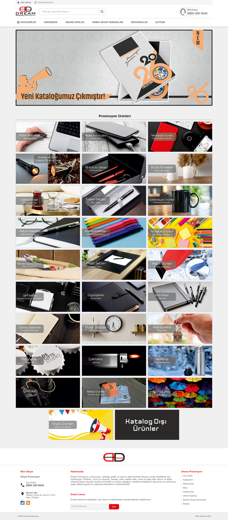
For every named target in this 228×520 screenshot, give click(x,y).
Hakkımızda (188, 492)
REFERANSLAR (139, 22)
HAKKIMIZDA (50, 22)
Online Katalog (190, 496)
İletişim (186, 504)
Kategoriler (188, 480)
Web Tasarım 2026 (203, 516)
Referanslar (188, 484)
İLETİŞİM (160, 22)
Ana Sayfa (187, 476)
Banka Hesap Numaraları (194, 500)
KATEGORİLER (28, 22)
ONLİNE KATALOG (45, 3)
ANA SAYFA (26, 3)
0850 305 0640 (197, 13)
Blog (185, 488)
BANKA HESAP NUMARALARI (107, 22)
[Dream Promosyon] (26, 12)
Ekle (114, 506)
